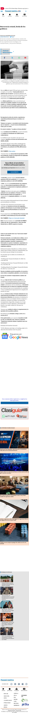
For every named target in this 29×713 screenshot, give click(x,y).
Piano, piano (12, 151)
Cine (15, 701)
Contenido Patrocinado (8, 428)
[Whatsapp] (11, 684)
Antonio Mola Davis (4, 36)
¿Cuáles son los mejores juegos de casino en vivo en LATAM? (13, 543)
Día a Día (15, 696)
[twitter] (18, 684)
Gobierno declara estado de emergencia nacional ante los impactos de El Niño (8, 584)
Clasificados (7, 700)
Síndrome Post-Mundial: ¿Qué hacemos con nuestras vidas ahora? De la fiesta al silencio (13, 450)
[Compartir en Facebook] (4, 58)
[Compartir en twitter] (12, 58)
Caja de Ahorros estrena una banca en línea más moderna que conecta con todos (14, 472)
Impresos (16, 705)
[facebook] (15, 684)
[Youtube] (22, 684)
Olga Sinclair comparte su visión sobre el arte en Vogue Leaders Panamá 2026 (8, 610)
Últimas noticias (6, 572)
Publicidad (7, 702)
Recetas (16, 703)
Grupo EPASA (5, 706)
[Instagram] (26, 684)
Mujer (15, 699)
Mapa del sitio (6, 697)
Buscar (6, 693)
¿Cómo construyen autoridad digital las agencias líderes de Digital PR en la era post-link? (14, 519)
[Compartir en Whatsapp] (19, 58)
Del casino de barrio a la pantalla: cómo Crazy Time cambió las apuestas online (13, 496)
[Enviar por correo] (25, 58)
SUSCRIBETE (14, 172)
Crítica (16, 693)
